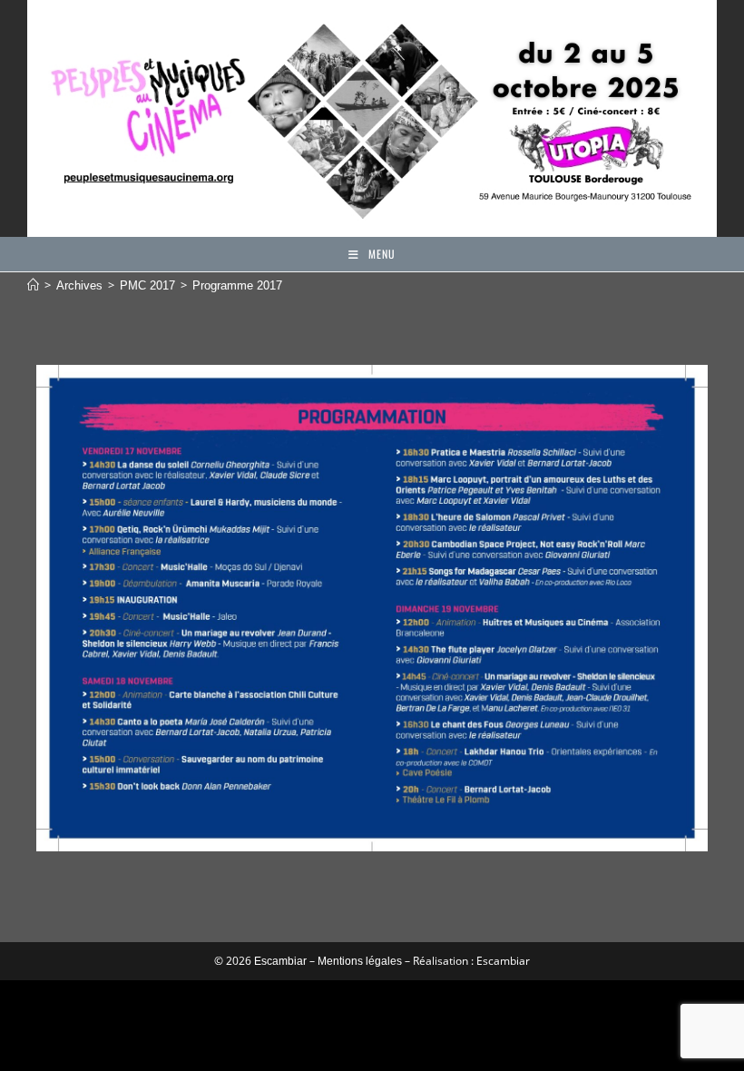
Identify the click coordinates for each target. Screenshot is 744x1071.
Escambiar (280, 961)
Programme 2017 (237, 285)
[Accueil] (33, 285)
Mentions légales (360, 961)
